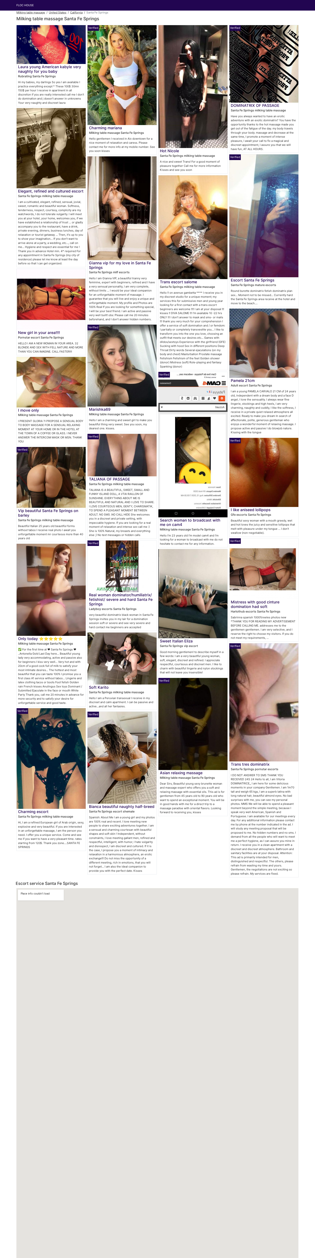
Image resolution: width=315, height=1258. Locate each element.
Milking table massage (30, 12)
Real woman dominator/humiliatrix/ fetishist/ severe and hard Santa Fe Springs (121, 599)
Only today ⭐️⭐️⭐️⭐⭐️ (40, 638)
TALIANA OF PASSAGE (109, 479)
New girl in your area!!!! (39, 332)
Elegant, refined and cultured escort (50, 191)
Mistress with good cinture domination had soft (255, 604)
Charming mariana (105, 128)
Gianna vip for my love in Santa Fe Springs (120, 265)
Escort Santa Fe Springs (252, 280)
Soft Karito (99, 687)
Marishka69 (99, 409)
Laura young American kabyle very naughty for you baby (49, 69)
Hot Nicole (169, 151)
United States (57, 12)
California (76, 12)
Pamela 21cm (243, 380)
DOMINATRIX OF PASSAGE (255, 105)
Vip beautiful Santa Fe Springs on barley (48, 513)
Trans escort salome (178, 282)
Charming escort (33, 811)
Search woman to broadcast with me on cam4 (190, 522)
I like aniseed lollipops (251, 510)
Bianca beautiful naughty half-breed (121, 806)
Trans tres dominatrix (250, 764)
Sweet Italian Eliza (176, 641)
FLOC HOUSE (25, 5)
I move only (28, 410)
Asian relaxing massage (181, 773)
